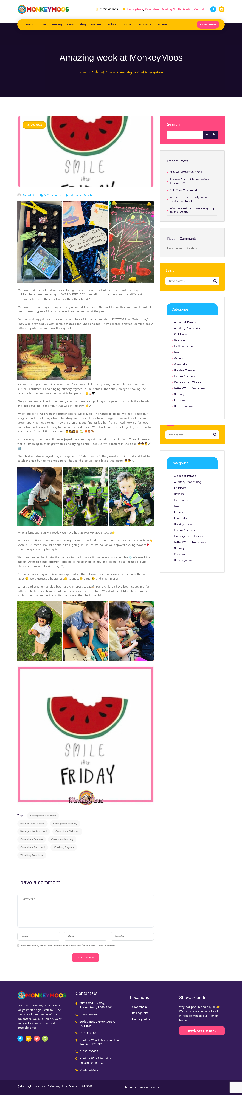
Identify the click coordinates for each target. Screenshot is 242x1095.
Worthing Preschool (31, 855)
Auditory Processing (187, 328)
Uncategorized (184, 407)
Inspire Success (184, 376)
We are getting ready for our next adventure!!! (189, 199)
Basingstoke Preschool (33, 831)
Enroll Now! (208, 25)
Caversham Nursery (62, 839)
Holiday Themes (185, 370)
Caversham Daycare (31, 839)
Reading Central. (193, 9)
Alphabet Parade (103, 72)
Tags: (20, 815)
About (42, 25)
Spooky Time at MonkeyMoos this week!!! (190, 181)
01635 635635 (109, 9)
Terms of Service (148, 1087)
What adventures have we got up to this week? (192, 210)
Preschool (180, 400)
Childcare (180, 334)
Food (177, 352)
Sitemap (128, 1087)
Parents (96, 25)
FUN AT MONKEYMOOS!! (186, 172)
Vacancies (145, 25)
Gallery (112, 25)
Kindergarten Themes (188, 382)
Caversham (152, 9)
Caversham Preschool (32, 847)
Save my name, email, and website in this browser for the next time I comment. (69, 946)
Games (178, 358)
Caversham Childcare (67, 831)
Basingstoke (135, 9)
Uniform (162, 25)
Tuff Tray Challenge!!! (184, 190)
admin (31, 195)
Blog (83, 25)
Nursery (179, 394)
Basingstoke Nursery (65, 823)
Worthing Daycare (64, 847)
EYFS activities (184, 346)
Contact (127, 25)
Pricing (57, 25)
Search (173, 124)
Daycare (179, 340)
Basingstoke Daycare (32, 823)
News (70, 25)
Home (29, 25)
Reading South (171, 9)
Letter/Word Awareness (190, 388)
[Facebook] (213, 9)
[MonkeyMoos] (43, 9)
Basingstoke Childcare (43, 815)
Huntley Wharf (141, 1019)
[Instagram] (221, 9)
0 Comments (52, 195)
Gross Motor (182, 364)
